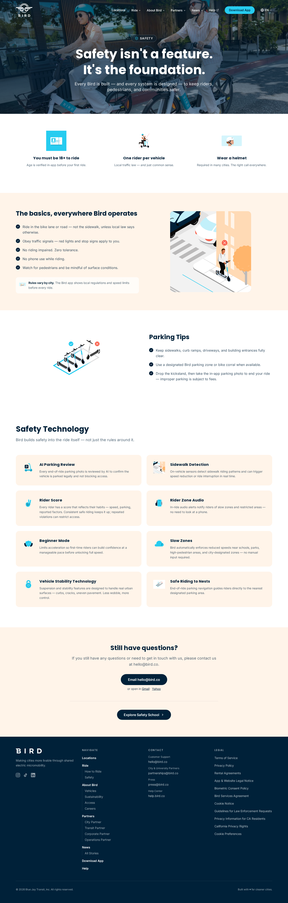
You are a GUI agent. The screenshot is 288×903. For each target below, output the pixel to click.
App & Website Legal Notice (233, 780)
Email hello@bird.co (144, 679)
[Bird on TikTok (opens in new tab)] (25, 775)
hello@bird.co (157, 761)
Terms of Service (226, 758)
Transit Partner (95, 828)
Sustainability (94, 796)
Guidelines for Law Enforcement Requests (243, 811)
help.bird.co (156, 796)
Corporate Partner (97, 834)
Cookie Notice (224, 803)
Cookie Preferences (227, 834)
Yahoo (156, 689)
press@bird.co (158, 784)
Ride (134, 10)
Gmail (145, 689)
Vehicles (90, 791)
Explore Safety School (141, 715)
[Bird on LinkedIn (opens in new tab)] (33, 775)
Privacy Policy (224, 765)
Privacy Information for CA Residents (239, 818)
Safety (89, 777)
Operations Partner (98, 839)
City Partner (93, 822)
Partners (177, 10)
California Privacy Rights (231, 826)
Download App (239, 10)
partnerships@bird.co (163, 773)
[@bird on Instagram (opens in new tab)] (18, 775)
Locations (118, 10)
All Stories (91, 853)
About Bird (154, 10)
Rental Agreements (227, 773)
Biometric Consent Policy (231, 788)
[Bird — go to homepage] (24, 10)
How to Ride (93, 771)
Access (90, 802)
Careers (90, 808)
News (196, 10)
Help (212, 10)
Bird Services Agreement (231, 796)
